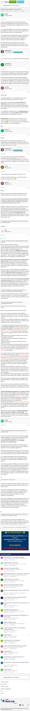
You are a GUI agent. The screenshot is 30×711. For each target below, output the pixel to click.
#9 (28, 235)
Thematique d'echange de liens (11, 609)
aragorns (5, 641)
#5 (28, 135)
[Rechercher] (28, 2)
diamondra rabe (7, 558)
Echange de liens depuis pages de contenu (13, 584)
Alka (4, 658)
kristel (3, 10)
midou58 (5, 652)
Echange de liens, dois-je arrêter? (11, 579)
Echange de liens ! (8, 651)
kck (4, 569)
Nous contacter (4, 684)
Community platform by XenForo (12, 708)
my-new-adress (7, 575)
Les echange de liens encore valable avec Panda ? (15, 597)
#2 (28, 55)
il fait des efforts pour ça (20, 396)
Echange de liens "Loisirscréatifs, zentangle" (14, 557)
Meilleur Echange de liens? (10, 622)
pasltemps (6, 580)
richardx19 (6, 564)
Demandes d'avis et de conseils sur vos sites (17, 564)
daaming (5, 598)
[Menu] (1, 1)
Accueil (2, 693)
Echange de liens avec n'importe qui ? (12, 640)
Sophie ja (5, 636)
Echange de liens (7, 634)
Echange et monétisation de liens (11, 568)
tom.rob (5, 647)
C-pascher (6, 605)
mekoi (5, 630)
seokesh (5, 670)
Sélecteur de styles (4, 681)
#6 (28, 153)
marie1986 (6, 611)
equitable (5, 618)
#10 (28, 425)
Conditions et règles (5, 686)
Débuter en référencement (13, 598)
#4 (28, 92)
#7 (28, 171)
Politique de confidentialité (6, 688)
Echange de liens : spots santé (11, 562)
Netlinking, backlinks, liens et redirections (18, 558)
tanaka (5, 665)
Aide (2, 691)
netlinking (22, 10)
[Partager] (27, 19)
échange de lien (16, 10)
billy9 (5, 586)
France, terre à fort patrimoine (22, 401)
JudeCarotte (6, 593)
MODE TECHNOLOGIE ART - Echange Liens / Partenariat (16, 573)
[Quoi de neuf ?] (25, 2)
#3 (28, 68)
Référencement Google (12, 636)
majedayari (6, 623)
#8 (28, 187)
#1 (28, 19)
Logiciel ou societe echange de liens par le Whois (15, 645)
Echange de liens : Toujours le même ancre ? (14, 656)
